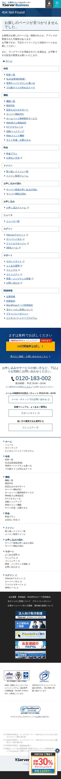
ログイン (9, 575)
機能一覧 (10, 101)
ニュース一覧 (13, 221)
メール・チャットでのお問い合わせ (29, 399)
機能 (7, 477)
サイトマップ (11, 448)
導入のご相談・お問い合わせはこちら (29, 356)
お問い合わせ (13, 283)
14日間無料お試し (29, 346)
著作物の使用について (43, 606)
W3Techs (23, 745)
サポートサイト (14, 261)
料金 (7, 513)
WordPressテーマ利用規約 (19, 305)
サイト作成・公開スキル (18, 140)
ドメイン (9, 528)
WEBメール (12, 247)
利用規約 (10, 301)
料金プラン (11, 153)
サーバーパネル (14, 239)
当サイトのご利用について (19, 309)
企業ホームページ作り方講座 (20, 606)
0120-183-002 (33, 378)
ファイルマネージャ (16, 243)
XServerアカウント (15, 235)
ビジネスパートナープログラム (21, 318)
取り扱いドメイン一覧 (17, 171)
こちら (27, 387)
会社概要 (12, 597)
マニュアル (11, 270)
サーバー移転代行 (15, 114)
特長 (7, 456)
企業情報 (10, 296)
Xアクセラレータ (14, 127)
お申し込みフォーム (16, 207)
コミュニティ (13, 274)
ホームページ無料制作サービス (21, 118)
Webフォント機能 (15, 135)
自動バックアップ (15, 131)
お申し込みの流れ (14, 539)
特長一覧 (10, 74)
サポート (9, 551)
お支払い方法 (13, 158)
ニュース (9, 445)
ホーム (9, 61)
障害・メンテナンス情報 (18, 278)
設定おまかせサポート (17, 110)
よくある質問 (13, 266)
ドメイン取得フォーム (17, 176)
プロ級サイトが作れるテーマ (20, 87)
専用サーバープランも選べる (20, 83)
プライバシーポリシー (17, 314)
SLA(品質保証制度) (15, 79)
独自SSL (10, 105)
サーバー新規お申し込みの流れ (21, 189)
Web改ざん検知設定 (16, 122)
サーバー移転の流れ (16, 194)
